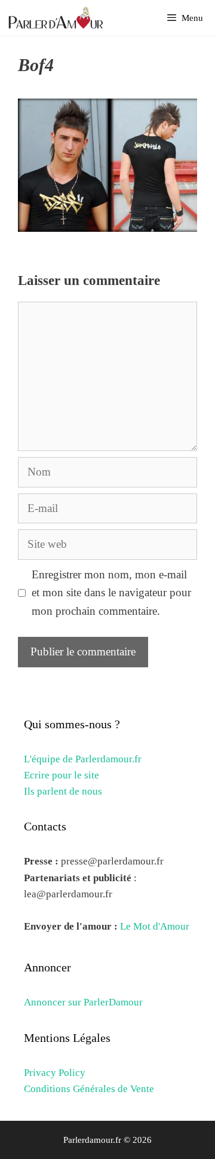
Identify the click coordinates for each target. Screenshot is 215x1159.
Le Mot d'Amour (154, 926)
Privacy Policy (54, 1072)
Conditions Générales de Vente (89, 1088)
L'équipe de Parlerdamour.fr (83, 759)
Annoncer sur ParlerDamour (83, 1002)
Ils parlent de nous (63, 791)
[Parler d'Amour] (57, 18)
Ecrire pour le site (61, 775)
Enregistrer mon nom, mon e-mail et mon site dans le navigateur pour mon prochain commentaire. (111, 592)
